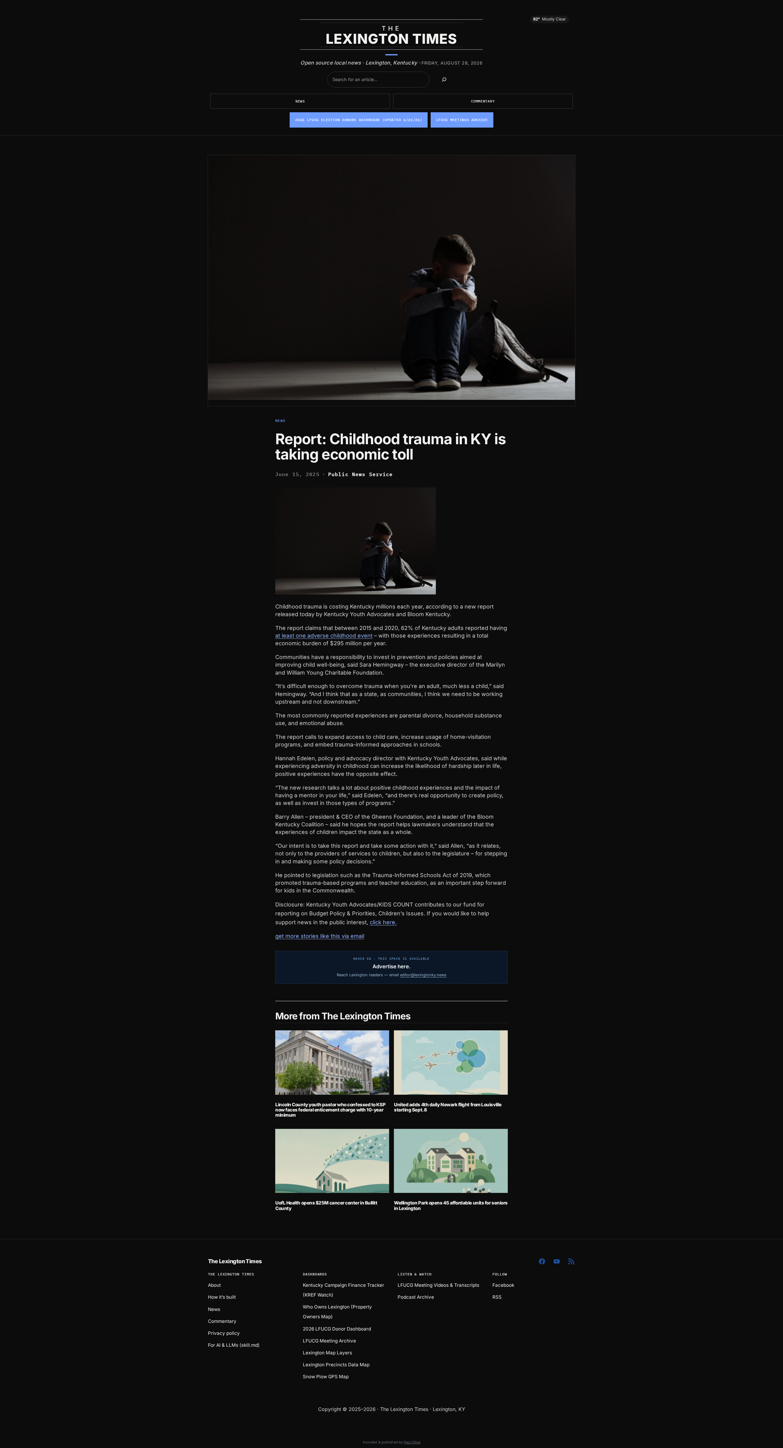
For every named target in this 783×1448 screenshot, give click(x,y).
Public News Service (360, 474)
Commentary (483, 101)
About (214, 1285)
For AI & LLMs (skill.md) (234, 1345)
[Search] (444, 79)
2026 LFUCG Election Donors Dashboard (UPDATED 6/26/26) (358, 119)
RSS (497, 1297)
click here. (383, 922)
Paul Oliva (412, 1442)
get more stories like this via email (319, 936)
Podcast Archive (416, 1297)
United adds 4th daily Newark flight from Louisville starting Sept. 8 (448, 1107)
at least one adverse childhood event (324, 635)
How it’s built (222, 1297)
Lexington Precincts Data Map (336, 1365)
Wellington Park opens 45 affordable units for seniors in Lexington (451, 1205)
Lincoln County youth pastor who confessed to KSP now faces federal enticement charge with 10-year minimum (330, 1110)
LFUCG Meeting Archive (329, 1341)
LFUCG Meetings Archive (462, 119)
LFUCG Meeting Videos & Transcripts (438, 1285)
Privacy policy (224, 1333)
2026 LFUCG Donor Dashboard (337, 1329)
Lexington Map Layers (327, 1353)
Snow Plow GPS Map (326, 1376)
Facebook (503, 1285)
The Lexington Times (235, 1261)
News (300, 101)
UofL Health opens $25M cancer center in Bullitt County (326, 1205)
